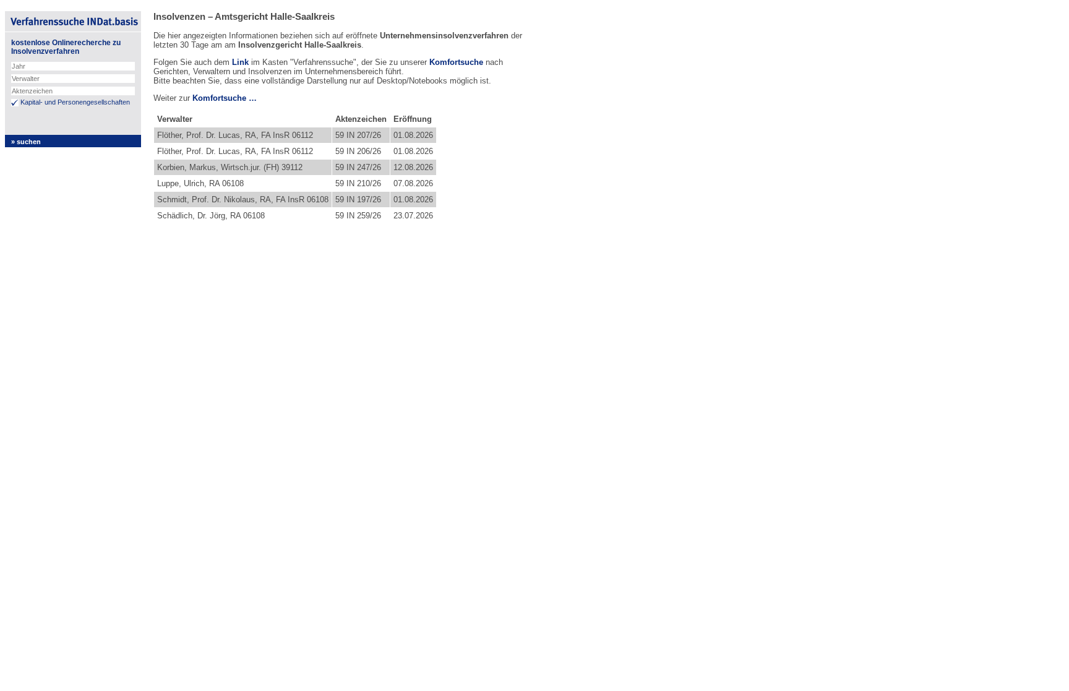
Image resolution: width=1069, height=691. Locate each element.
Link (240, 62)
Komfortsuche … (224, 98)
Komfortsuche (456, 62)
